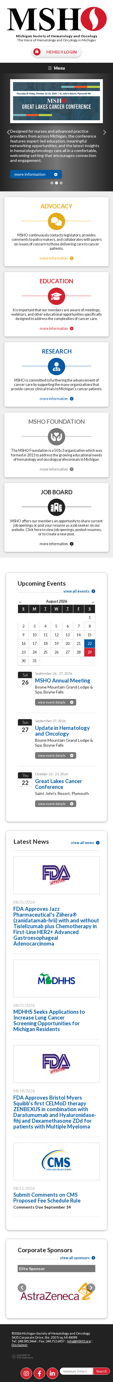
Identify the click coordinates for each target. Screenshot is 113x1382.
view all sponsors (75, 1258)
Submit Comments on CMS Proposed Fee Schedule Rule (47, 1198)
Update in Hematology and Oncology (62, 731)
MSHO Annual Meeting (62, 680)
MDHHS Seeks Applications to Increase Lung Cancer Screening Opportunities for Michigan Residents (49, 1020)
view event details (52, 702)
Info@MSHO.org (79, 1341)
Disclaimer (20, 1345)
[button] (8, 132)
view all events (76, 591)
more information (29, 174)
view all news (82, 843)
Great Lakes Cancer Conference (58, 784)
